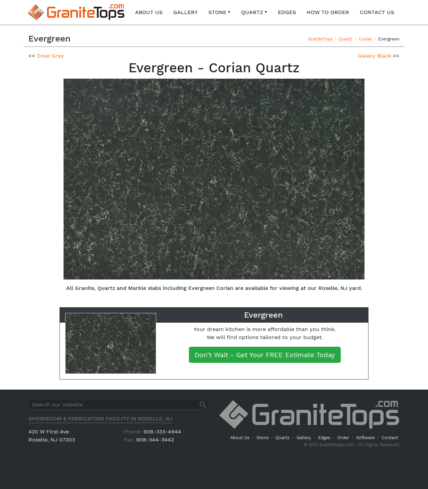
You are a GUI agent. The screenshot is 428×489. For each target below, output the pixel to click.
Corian (365, 39)
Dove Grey (50, 56)
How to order (328, 12)
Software (365, 437)
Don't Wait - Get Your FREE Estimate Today (265, 355)
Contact (390, 437)
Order (343, 437)
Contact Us (377, 12)
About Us (149, 12)
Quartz (252, 12)
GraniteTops (320, 39)
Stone (217, 12)
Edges (287, 12)
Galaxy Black (374, 56)
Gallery (185, 12)
